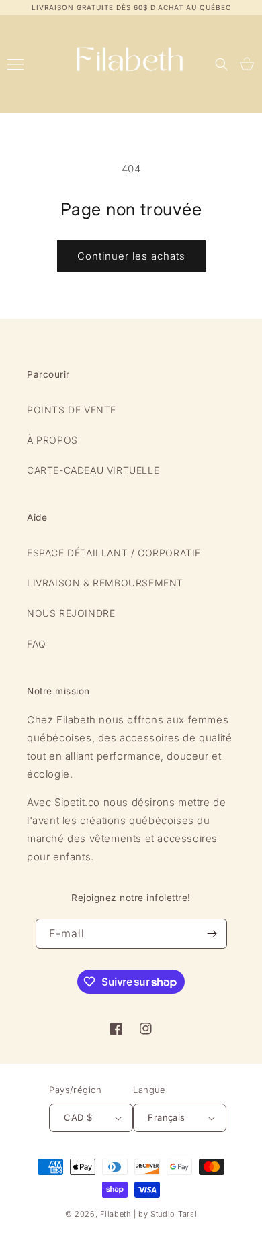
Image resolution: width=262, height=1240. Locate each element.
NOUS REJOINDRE (71, 613)
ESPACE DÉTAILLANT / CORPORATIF (114, 552)
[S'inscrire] (212, 933)
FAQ (36, 644)
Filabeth (115, 1214)
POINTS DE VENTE (71, 409)
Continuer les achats (131, 256)
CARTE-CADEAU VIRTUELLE (93, 470)
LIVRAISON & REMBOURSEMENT (105, 582)
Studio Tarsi (173, 1214)
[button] (221, 64)
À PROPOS (52, 440)
